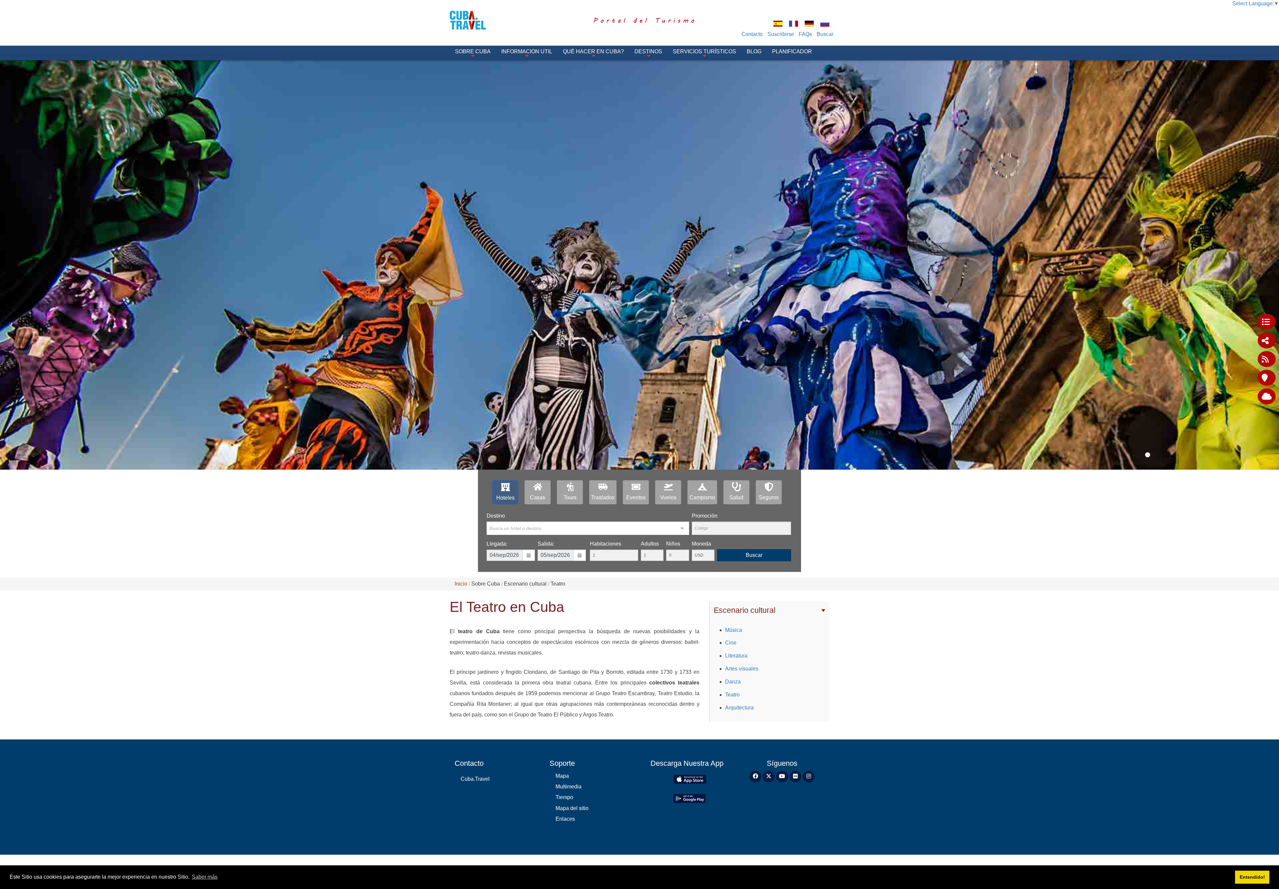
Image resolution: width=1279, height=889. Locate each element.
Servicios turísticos (704, 51)
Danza (733, 681)
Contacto (752, 34)
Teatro (732, 694)
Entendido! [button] (1252, 877)
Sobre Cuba (473, 51)
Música (733, 630)
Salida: (546, 544)
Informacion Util (526, 51)
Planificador (792, 51)
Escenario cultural (744, 610)
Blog (754, 51)
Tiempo (564, 797)
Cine (730, 643)
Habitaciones (605, 544)
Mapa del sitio (572, 808)
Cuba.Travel (475, 779)
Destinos (648, 51)
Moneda (701, 544)
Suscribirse (780, 34)
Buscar (825, 34)
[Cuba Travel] (477, 20)
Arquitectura (739, 707)
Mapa (562, 776)
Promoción (704, 516)
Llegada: (497, 544)
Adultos (650, 544)
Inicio (461, 584)
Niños (673, 544)
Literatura (736, 656)
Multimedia (569, 786)
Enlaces (565, 819)
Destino (496, 516)
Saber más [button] (204, 877)
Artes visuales (741, 668)
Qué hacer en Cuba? (593, 51)
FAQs (805, 34)
